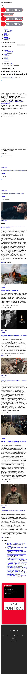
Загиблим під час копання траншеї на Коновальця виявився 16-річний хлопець (16, 555)
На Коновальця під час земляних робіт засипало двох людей (16, 565)
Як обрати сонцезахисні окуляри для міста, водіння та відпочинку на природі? (16, 545)
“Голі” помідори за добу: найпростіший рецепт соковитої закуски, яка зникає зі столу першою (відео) (17, 569)
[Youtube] (14, 630)
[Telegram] (17, 630)
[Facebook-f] (10, 630)
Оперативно (8, 77)
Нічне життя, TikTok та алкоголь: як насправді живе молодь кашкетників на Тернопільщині (17, 573)
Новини (3, 77)
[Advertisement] (14, 132)
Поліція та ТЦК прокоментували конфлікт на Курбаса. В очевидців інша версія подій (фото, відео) (13, 442)
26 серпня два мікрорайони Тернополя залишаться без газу (16, 576)
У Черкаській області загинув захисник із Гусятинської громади (17, 562)
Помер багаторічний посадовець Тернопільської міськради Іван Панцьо (16, 550)
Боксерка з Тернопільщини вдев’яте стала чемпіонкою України (12, 193)
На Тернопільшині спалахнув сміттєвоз (9, 290)
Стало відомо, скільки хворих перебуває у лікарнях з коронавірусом (14, 170)
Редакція (13, 77)
